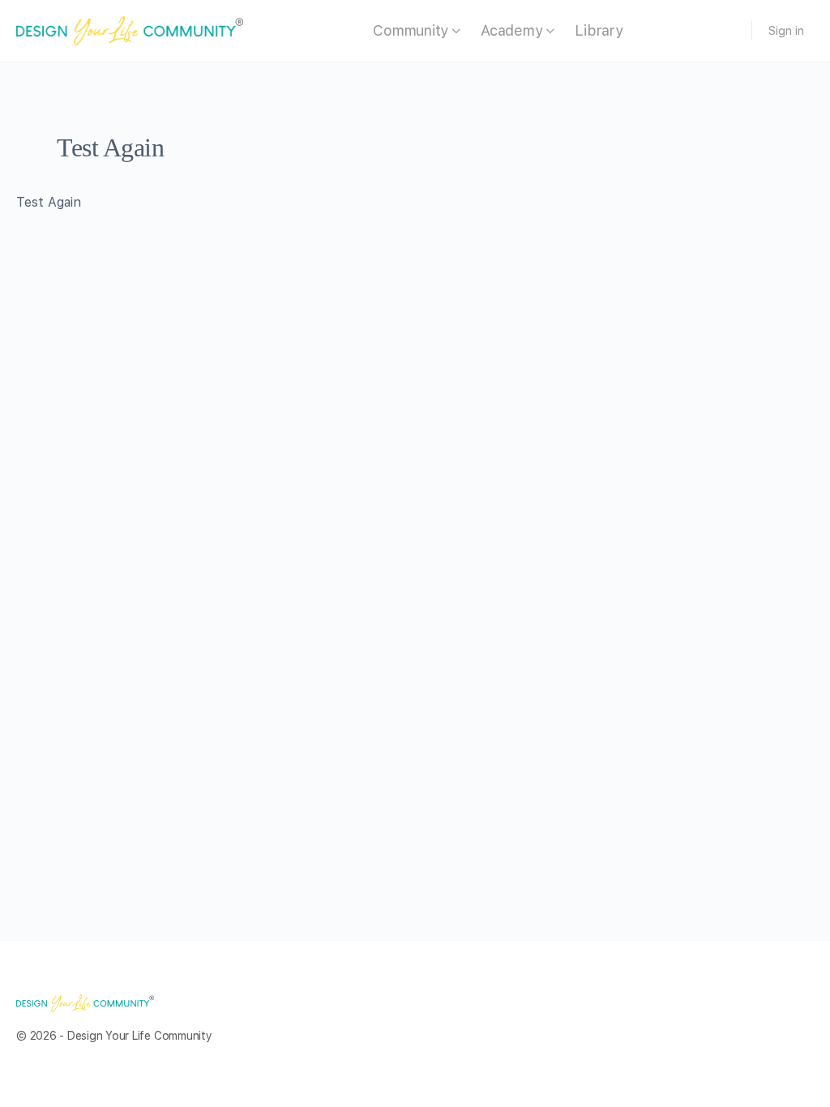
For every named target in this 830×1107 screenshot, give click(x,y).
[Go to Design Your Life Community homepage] (129, 29)
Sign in (786, 30)
